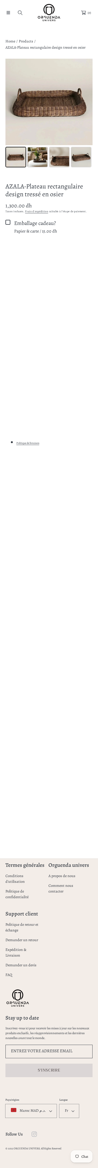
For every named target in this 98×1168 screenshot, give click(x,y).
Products (26, 41)
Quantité (11, 252)
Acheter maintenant (49, 286)
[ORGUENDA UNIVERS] (49, 12)
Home (10, 41)
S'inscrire (49, 1070)
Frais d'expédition (36, 211)
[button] (8, 13)
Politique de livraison (27, 443)
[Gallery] (49, 114)
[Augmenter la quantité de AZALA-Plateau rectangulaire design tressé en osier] (86, 252)
